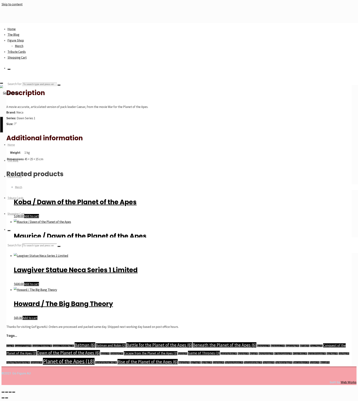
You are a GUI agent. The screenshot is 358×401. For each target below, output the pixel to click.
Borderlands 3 (278, 346)
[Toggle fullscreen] (6, 392)
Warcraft (325, 362)
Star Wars (206, 362)
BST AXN (305, 346)
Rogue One (184, 362)
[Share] (10, 392)
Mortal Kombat (266, 353)
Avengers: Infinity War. (63, 346)
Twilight (315, 362)
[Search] (8, 69)
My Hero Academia (283, 353)
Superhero (218, 362)
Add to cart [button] (31, 284)
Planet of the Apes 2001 (106, 362)
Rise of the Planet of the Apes (147, 361)
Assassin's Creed (23, 346)
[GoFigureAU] (9, 93)
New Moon (332, 353)
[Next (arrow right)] (6, 397)
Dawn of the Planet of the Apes (68, 352)
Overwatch (36, 362)
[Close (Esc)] (13, 392)
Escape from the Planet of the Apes (150, 353)
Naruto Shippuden (317, 353)
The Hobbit (269, 362)
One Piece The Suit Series (18, 362)
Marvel (253, 353)
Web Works (349, 382)
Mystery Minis (300, 353)
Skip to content (12, 4)
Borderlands (263, 346)
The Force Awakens (234, 362)
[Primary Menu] (1, 124)
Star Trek (195, 362)
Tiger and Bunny (301, 362)
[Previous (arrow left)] (2, 397)
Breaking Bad (292, 346)
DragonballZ (116, 353)
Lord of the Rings (228, 353)
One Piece (343, 353)
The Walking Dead (284, 362)
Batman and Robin (111, 345)
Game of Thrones (204, 353)
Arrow (10, 346)
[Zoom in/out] (2, 392)
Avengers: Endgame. (42, 346)
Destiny (105, 353)
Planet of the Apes (69, 361)
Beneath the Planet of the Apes (224, 345)
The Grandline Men (253, 362)
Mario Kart (243, 353)
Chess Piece (316, 346)
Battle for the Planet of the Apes (159, 345)
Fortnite (182, 353)
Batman (85, 345)
